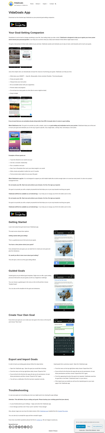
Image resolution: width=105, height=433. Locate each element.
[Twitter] (10, 427)
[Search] (55, 3)
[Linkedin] (16, 427)
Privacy (55, 430)
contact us (39, 420)
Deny (89, 426)
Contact (52, 3)
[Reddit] (22, 427)
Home (32, 3)
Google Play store (63, 411)
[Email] (28, 427)
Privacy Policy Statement (91, 430)
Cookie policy (82, 430)
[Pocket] (31, 427)
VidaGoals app (44, 411)
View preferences (97, 426)
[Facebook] (13, 427)
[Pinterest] (19, 427)
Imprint (98, 430)
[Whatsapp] (25, 427)
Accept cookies (81, 426)
